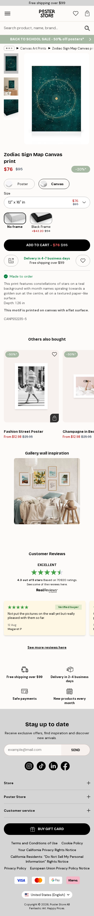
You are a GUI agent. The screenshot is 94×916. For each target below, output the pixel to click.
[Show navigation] (7, 13)
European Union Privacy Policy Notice (60, 868)
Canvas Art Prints (33, 48)
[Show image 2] (11, 86)
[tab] (75, 13)
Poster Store (58, 904)
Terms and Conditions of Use (34, 843)
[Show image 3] (11, 109)
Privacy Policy (15, 868)
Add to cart (47, 245)
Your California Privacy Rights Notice (47, 850)
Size (7, 193)
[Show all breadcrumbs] (9, 48)
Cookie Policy (72, 843)
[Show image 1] (11, 63)
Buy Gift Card (51, 829)
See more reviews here (47, 647)
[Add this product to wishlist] (83, 260)
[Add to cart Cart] (54, 418)
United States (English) (48, 895)
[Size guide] (11, 260)
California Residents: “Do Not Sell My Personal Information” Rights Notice (47, 859)
